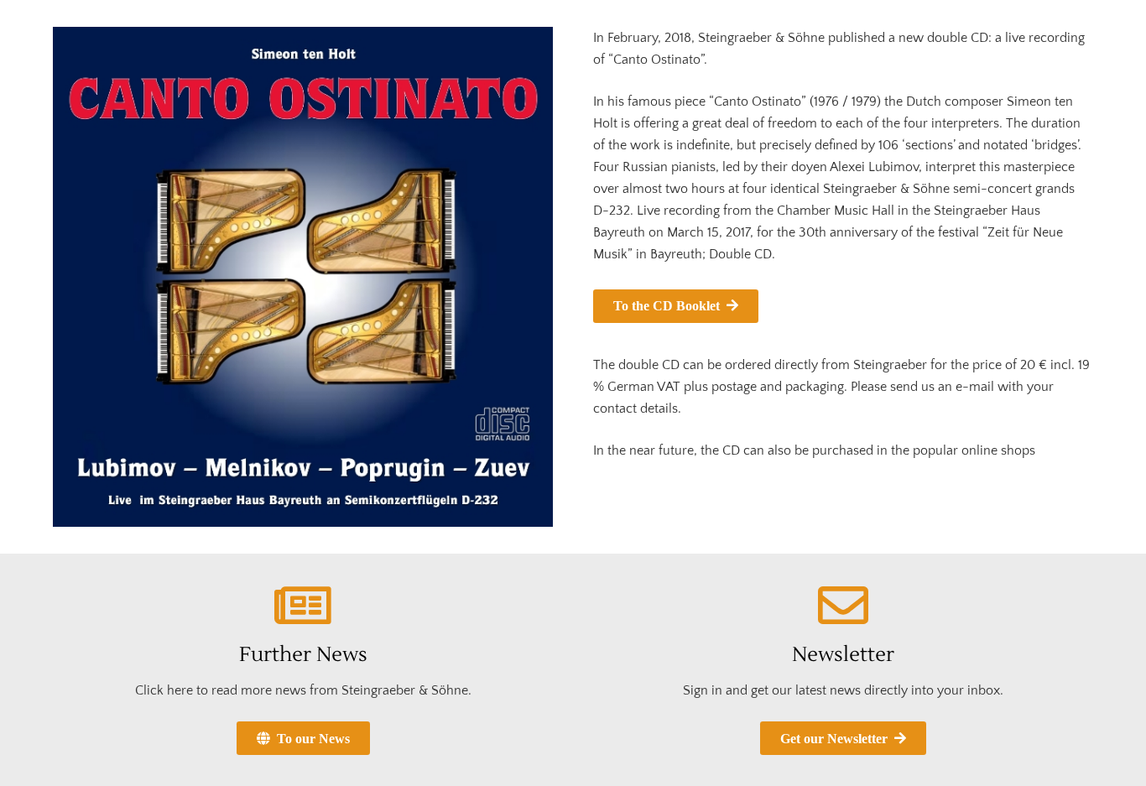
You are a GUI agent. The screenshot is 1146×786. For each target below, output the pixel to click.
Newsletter (843, 655)
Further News (303, 655)
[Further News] (302, 605)
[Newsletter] (843, 605)
